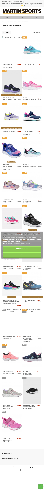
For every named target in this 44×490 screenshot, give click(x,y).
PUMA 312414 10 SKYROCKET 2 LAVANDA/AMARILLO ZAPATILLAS (29, 339)
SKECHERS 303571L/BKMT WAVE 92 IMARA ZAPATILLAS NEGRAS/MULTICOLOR (11, 301)
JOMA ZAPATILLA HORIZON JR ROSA (8, 267)
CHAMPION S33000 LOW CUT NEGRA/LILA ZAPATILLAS (9, 99)
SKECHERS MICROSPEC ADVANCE (29, 165)
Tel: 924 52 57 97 (6, 1)
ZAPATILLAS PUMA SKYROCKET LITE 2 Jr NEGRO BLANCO (29, 406)
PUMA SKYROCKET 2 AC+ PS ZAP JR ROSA (8, 372)
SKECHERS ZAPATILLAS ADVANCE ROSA (29, 99)
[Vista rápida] (14, 62)
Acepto (22, 255)
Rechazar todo (22, 249)
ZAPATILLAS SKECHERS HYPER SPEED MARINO (28, 373)
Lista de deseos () (37, 5)
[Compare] (12, 62)
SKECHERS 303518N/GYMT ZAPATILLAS (27, 201)
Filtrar (7, 32)
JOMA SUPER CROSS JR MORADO (9, 132)
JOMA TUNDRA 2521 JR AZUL (29, 301)
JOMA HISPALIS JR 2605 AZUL (28, 65)
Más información (8, 244)
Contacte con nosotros (35, 3)
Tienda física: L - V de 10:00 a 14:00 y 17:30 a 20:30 (15, 3)
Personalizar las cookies (22, 244)
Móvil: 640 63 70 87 (17, 1)
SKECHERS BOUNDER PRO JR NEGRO (9, 337)
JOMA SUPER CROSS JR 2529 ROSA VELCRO (29, 268)
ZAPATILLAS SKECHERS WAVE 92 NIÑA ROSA (8, 440)
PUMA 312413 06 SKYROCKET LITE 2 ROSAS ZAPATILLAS (8, 66)
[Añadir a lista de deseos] (9, 62)
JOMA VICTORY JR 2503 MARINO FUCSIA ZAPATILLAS (29, 133)
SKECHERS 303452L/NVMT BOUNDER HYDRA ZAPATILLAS (8, 167)
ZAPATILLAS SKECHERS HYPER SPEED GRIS (8, 406)
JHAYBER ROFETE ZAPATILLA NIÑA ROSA (8, 201)
